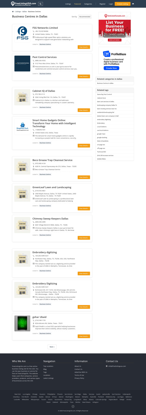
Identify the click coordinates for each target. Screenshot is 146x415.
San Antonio (68, 394)
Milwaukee (25, 399)
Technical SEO (101, 152)
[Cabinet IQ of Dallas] (22, 97)
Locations (46, 375)
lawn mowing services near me (107, 109)
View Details (83, 47)
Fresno (50, 399)
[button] (133, 4)
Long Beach (77, 399)
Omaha (128, 399)
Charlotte (34, 397)
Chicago (34, 394)
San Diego (78, 394)
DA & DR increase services (105, 155)
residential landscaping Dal (105, 112)
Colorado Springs (101, 399)
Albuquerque (35, 399)
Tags (45, 372)
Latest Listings (48, 378)
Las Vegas (120, 397)
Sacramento (58, 399)
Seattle (41, 397)
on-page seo (101, 145)
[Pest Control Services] (22, 63)
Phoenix (60, 394)
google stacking (102, 137)
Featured (77, 4)
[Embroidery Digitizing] (22, 290)
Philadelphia (51, 394)
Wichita (77, 402)
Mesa (85, 399)
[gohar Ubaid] (22, 323)
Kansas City (68, 399)
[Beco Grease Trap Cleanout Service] (22, 166)
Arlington (95, 402)
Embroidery (101, 123)
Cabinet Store (101, 98)
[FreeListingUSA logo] (23, 4)
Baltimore (129, 397)
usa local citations (102, 130)
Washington (69, 397)
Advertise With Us (81, 372)
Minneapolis (64, 402)
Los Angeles (26, 394)
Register (102, 4)
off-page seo (101, 148)
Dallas (85, 394)
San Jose (91, 394)
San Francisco (116, 394)
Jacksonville (106, 394)
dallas (24, 11)
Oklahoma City (110, 397)
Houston (42, 394)
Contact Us (78, 369)
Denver (48, 397)
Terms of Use (79, 375)
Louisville (17, 399)
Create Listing (122, 4)
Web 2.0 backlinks (102, 141)
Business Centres (45, 44)
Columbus (16, 397)
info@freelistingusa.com (117, 366)
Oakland (55, 402)
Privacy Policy (79, 378)
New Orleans (86, 402)
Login (111, 4)
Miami (48, 402)
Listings (68, 4)
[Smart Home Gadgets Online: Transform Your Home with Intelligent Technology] (22, 127)
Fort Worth (25, 397)
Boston (77, 397)
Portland (101, 397)
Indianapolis (127, 394)
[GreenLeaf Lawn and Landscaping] (22, 194)
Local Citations (101, 127)
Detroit (61, 397)
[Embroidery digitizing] (22, 259)
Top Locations (48, 366)
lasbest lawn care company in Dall (107, 116)
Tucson (43, 399)
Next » (52, 347)
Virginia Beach (113, 399)
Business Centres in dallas (105, 83)
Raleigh (122, 399)
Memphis (85, 397)
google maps (101, 134)
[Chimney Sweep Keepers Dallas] (22, 225)
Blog (44, 369)
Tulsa (71, 402)
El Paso (54, 397)
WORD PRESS (101, 159)
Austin (98, 394)
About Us (78, 366)
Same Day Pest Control (104, 94)
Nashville (93, 397)
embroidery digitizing (104, 119)
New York (18, 394)
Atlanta (91, 399)
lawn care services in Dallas (105, 101)
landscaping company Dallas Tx (107, 105)
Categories (88, 4)
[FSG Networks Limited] (22, 34)
